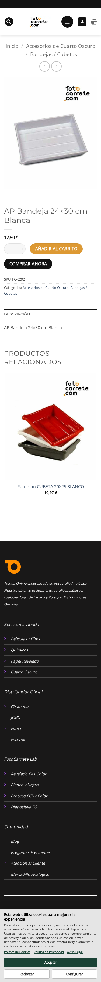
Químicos (19, 650)
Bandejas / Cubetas (53, 54)
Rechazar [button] (26, 973)
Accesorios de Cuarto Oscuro (60, 46)
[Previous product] (56, 66)
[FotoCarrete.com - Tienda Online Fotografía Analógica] (38, 22)
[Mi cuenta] (82, 21)
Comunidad (16, 827)
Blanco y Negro (25, 784)
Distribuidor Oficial (23, 692)
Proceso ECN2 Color (29, 795)
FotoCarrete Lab (20, 759)
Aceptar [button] (50, 962)
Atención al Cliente (28, 863)
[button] (9, 21)
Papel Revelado (25, 661)
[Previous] (9, 194)
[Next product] (44, 66)
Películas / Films (25, 638)
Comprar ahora (28, 264)
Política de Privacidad (49, 952)
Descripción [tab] (17, 314)
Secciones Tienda (21, 624)
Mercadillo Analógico (30, 874)
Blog (15, 841)
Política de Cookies (17, 952)
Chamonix (20, 706)
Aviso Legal (75, 952)
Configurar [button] (74, 973)
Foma (16, 728)
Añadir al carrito (56, 249)
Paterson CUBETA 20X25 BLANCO (50, 487)
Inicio (12, 46)
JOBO (15, 717)
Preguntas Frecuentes (30, 852)
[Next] (24, 194)
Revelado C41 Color (28, 773)
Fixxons (18, 739)
